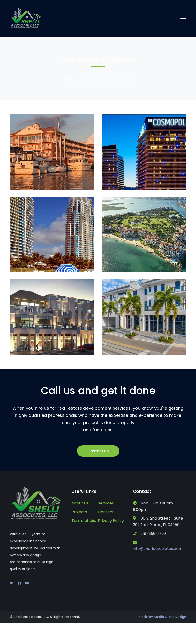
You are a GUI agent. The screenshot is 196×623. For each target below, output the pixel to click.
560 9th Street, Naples (150, 343)
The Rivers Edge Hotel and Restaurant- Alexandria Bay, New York (63, 172)
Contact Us (98, 450)
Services (106, 503)
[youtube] (27, 583)
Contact (106, 512)
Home (67, 80)
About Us (79, 503)
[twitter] (11, 583)
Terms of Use (83, 520)
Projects (79, 512)
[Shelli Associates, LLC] (26, 18)
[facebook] (19, 583)
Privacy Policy (111, 520)
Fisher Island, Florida (148, 261)
